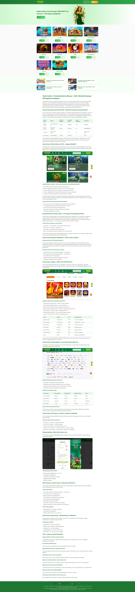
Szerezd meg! (41, 17)
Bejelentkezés (87, 2)
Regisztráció (94, 2)
